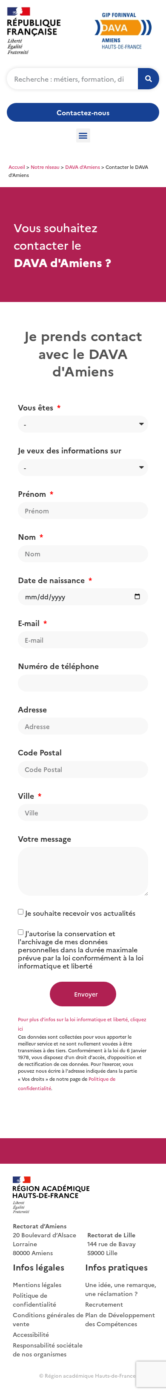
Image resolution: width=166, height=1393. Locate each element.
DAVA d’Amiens (82, 166)
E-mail (30, 623)
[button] (83, 135)
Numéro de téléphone (58, 666)
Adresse (32, 709)
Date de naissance (52, 580)
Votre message (44, 838)
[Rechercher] (148, 78)
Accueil (17, 166)
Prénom (33, 493)
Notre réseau (45, 166)
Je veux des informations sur (69, 450)
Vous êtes (36, 407)
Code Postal (40, 752)
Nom (28, 536)
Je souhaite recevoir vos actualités (80, 912)
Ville (27, 795)
